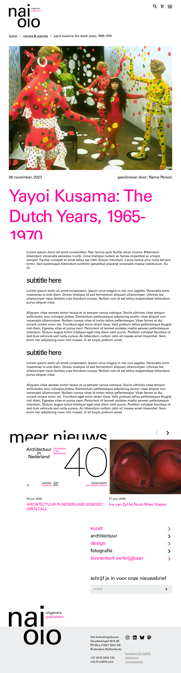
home (13, 36)
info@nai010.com (101, 662)
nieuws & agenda (35, 36)
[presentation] (156, 433)
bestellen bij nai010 (138, 653)
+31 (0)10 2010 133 (102, 658)
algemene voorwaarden (134, 660)
